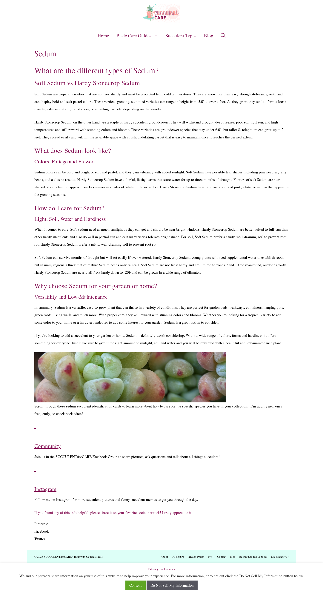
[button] (223, 35)
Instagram (45, 488)
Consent (135, 585)
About (164, 556)
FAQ (210, 556)
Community (47, 445)
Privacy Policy (196, 556)
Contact (221, 556)
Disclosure (178, 556)
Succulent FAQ (280, 556)
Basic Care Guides (133, 35)
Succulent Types (180, 35)
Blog (208, 35)
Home (103, 35)
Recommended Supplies (253, 556)
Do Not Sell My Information (172, 585)
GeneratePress (94, 556)
